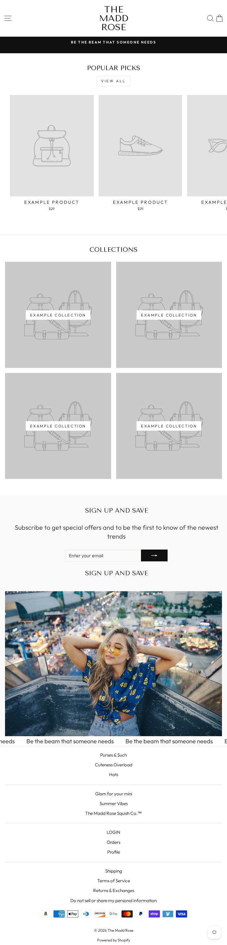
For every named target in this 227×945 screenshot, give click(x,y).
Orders (113, 842)
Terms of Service (113, 880)
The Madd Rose (113, 18)
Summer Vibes (114, 803)
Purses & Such (113, 755)
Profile (113, 852)
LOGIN (113, 832)
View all (113, 81)
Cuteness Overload (113, 765)
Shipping (113, 871)
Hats (113, 774)
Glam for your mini (113, 794)
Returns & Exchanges (113, 890)
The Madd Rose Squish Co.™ (113, 813)
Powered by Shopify (113, 940)
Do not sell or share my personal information (113, 900)
